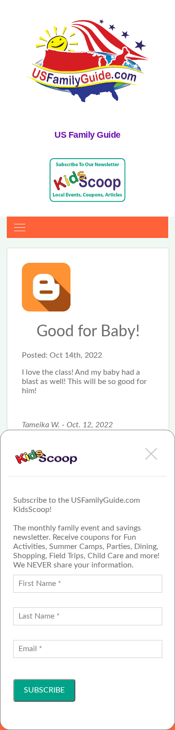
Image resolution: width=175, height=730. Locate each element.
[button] (151, 453)
